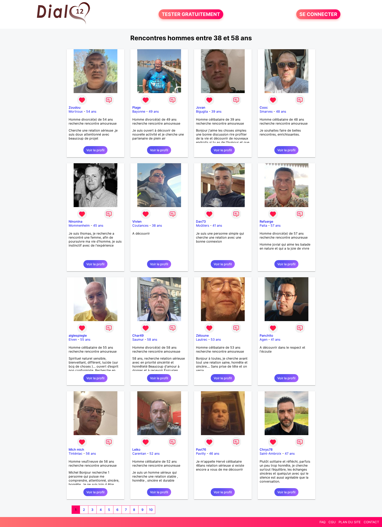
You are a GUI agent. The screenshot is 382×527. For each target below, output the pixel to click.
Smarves (266, 111)
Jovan (200, 107)
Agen (263, 339)
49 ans (154, 111)
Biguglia (202, 111)
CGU (332, 522)
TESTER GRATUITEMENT (191, 14)
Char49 (138, 335)
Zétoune (202, 335)
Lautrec (201, 339)
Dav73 (201, 221)
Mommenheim (79, 225)
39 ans (216, 111)
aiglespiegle (78, 335)
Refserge (266, 221)
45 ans (98, 225)
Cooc (264, 107)
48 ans (281, 111)
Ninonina (75, 221)
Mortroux (76, 111)
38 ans (157, 225)
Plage (136, 107)
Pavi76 (201, 449)
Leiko (136, 449)
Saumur (138, 339)
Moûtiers (202, 225)
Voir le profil (95, 150)
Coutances (140, 225)
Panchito (266, 335)
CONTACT (371, 522)
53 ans (216, 339)
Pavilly (201, 453)
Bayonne (138, 111)
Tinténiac (75, 453)
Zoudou (75, 107)
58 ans (152, 339)
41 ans (217, 225)
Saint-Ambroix (270, 453)
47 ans (290, 453)
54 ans (91, 111)
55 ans (85, 339)
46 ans (214, 453)
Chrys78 (266, 449)
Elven (73, 339)
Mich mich (76, 449)
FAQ (322, 522)
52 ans (154, 453)
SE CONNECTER (318, 14)
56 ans (91, 453)
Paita (263, 225)
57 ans (276, 225)
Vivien (137, 221)
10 (151, 510)
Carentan (139, 453)
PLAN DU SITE (350, 522)
